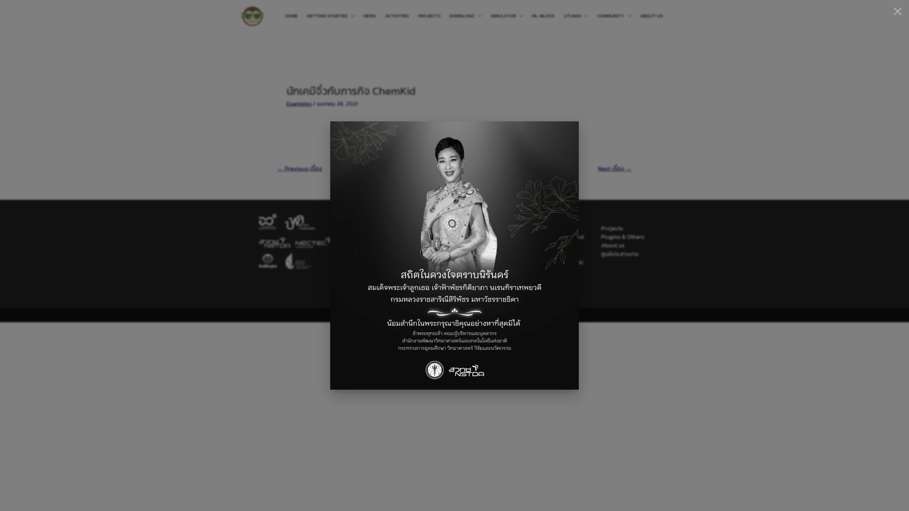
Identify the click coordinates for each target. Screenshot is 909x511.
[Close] (897, 11)
